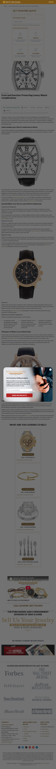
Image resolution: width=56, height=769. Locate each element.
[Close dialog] (50, 370)
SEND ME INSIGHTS (19, 395)
